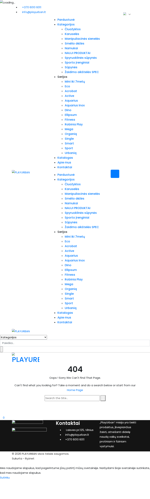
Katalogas (65, 158)
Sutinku (5, 477)
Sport (69, 148)
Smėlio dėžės (74, 43)
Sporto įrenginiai (77, 62)
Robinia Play (74, 124)
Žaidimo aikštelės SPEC (82, 72)
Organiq (71, 134)
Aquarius (71, 100)
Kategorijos (66, 24)
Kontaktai (64, 167)
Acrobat (71, 91)
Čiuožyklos (73, 29)
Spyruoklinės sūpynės (81, 58)
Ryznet (29, 458)
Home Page (75, 390)
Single (69, 139)
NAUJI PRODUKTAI (77, 53)
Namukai (71, 48)
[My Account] (1, 413)
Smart (69, 143)
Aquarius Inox (75, 105)
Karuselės (72, 34)
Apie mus (64, 162)
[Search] (103, 398)
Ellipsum (71, 115)
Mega (69, 129)
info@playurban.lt (34, 12)
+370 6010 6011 (31, 7)
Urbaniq (70, 153)
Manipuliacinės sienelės (82, 39)
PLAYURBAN (29, 454)
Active (69, 96)
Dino (68, 110)
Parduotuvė (66, 20)
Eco (67, 86)
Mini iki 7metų (75, 81)
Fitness (70, 120)
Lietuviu (127, 14)
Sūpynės (71, 67)
